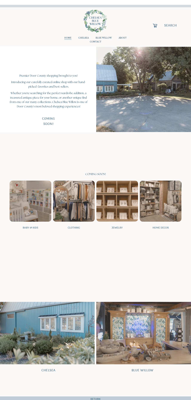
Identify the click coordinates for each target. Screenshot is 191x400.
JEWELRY (117, 228)
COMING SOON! (48, 121)
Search (170, 25)
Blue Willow (142, 370)
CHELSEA (83, 37)
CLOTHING (74, 228)
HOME (67, 37)
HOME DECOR (161, 228)
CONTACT (95, 41)
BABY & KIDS (30, 228)
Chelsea (48, 370)
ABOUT (123, 37)
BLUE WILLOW (104, 37)
